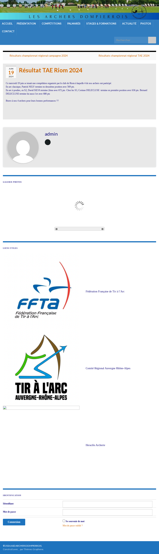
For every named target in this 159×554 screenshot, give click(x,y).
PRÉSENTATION (26, 23)
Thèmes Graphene (33, 549)
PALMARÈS (74, 23)
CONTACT (8, 31)
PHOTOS (145, 23)
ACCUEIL (7, 23)
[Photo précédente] (56, 229)
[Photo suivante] (102, 229)
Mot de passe (9, 511)
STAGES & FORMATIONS (101, 23)
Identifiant (8, 503)
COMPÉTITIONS (52, 23)
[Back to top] (150, 545)
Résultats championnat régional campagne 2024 (39, 55)
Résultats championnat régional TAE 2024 (124, 55)
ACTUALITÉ (129, 23)
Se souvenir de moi (75, 521)
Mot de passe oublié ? (73, 525)
